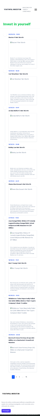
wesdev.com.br (34, 414)
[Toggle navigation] (36, 9)
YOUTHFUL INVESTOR (12, 9)
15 (26, 377)
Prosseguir (6, 411)
